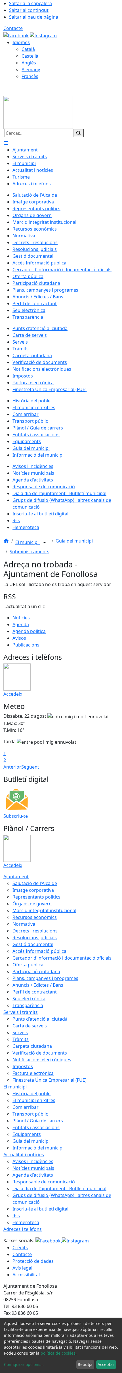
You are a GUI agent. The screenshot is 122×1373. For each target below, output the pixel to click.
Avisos (19, 638)
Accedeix (12, 694)
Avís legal (22, 1268)
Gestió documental (32, 944)
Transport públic (30, 1114)
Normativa (23, 924)
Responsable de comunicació (43, 1182)
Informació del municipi (38, 1148)
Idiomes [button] (21, 42)
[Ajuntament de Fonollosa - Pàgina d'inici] (38, 112)
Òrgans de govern (32, 904)
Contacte (13, 28)
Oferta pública (27, 965)
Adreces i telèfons (22, 1229)
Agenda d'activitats (32, 1175)
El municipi (27, 542)
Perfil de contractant (34, 992)
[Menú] (6, 143)
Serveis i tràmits (20, 1012)
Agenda (20, 624)
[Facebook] (16, 35)
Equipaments (26, 1134)
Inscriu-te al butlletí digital (40, 1209)
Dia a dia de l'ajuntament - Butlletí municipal (59, 1188)
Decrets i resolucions (35, 931)
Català (28, 49)
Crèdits (20, 1247)
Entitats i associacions (36, 1127)
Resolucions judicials (34, 937)
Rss (16, 1216)
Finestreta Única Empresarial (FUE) (49, 1080)
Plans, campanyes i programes (45, 978)
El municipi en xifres (33, 1100)
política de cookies (58, 1353)
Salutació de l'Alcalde (34, 883)
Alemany (31, 69)
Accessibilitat (26, 1275)
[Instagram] (43, 35)
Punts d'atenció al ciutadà (40, 1019)
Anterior (12, 767)
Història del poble (31, 1093)
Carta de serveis (29, 1026)
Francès (30, 76)
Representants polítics (36, 897)
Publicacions (25, 645)
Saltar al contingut (29, 10)
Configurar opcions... (24, 1364)
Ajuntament (16, 876)
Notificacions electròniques (41, 1060)
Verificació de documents (39, 1053)
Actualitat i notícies (23, 1154)
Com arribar (25, 1107)
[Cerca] (78, 133)
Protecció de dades (33, 1261)
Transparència (27, 1005)
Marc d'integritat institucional (44, 910)
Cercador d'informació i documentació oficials (62, 958)
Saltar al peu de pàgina (33, 17)
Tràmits (20, 1039)
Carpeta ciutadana (32, 1046)
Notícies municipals (33, 1168)
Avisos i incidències (32, 1161)
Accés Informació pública (39, 951)
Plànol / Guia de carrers (37, 1121)
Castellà (30, 56)
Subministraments (29, 551)
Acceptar (106, 1364)
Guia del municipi (74, 541)
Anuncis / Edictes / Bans (37, 985)
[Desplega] (44, 542)
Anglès (29, 63)
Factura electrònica (33, 1073)
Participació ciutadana (36, 971)
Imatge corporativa (33, 890)
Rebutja (85, 1364)
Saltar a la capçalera (30, 3)
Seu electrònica (28, 998)
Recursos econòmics (34, 917)
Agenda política (29, 631)
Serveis (20, 1032)
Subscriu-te (15, 816)
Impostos (22, 1066)
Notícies (21, 618)
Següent (30, 767)
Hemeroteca (25, 1222)
